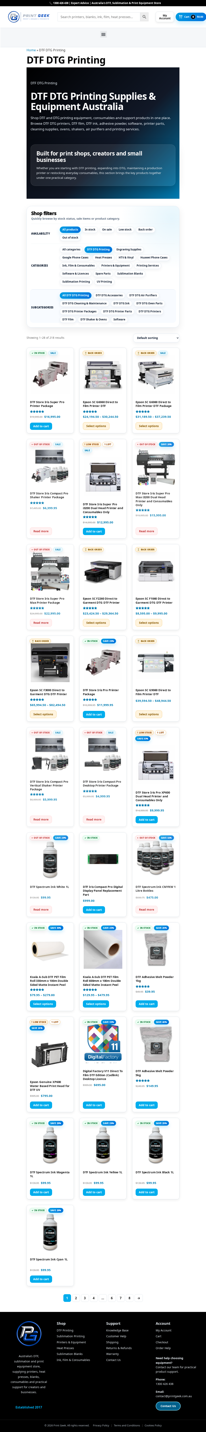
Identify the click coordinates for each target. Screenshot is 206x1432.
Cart (158, 1336)
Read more (40, 531)
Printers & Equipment (115, 265)
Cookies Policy (153, 1425)
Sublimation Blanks (130, 273)
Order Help (163, 1348)
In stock (90, 229)
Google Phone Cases (75, 257)
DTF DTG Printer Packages (79, 311)
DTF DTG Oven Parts (149, 303)
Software (119, 319)
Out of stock (70, 237)
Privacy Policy (101, 1425)
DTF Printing (65, 1330)
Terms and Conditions (127, 1425)
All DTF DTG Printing (75, 295)
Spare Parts (103, 273)
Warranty (112, 1354)
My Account (163, 1330)
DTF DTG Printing (98, 249)
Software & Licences (75, 273)
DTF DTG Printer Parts (117, 311)
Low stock (125, 229)
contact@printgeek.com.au (174, 1396)
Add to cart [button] (41, 426)
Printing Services (148, 265)
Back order (145, 229)
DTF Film (68, 319)
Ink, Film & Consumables (78, 265)
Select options (96, 426)
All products (70, 229)
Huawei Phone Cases (153, 257)
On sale (107, 229)
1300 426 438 (164, 1384)
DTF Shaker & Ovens (93, 319)
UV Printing (104, 281)
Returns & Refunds (119, 1348)
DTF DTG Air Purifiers (143, 295)
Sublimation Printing (76, 281)
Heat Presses (103, 257)
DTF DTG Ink (121, 303)
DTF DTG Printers (150, 311)
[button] (103, 34)
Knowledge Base (117, 1330)
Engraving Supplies (128, 249)
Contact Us (113, 1360)
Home (31, 50)
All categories (71, 249)
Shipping (112, 1342)
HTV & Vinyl (126, 257)
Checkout (162, 1342)
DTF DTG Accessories (109, 295)
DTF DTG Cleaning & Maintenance (84, 303)
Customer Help (116, 1336)
